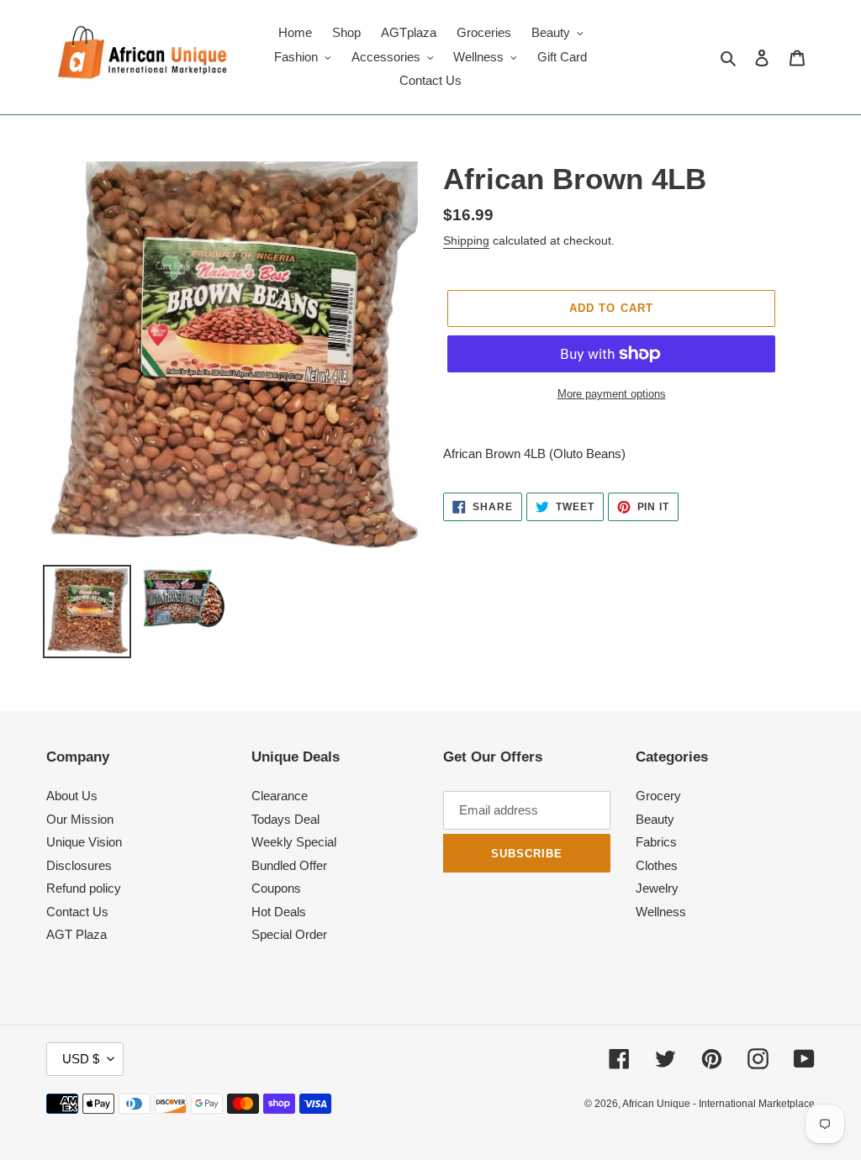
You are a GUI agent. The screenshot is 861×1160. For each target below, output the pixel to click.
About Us (72, 795)
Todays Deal (285, 819)
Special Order (289, 934)
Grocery (658, 795)
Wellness (661, 911)
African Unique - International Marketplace (718, 1104)
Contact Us (77, 911)
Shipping (466, 240)
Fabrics (656, 842)
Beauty (655, 819)
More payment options (611, 394)
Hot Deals (278, 911)
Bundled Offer (289, 865)
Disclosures (79, 865)
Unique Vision (84, 842)
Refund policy (83, 888)
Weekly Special (293, 842)
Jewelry (657, 888)
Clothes (657, 865)
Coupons (276, 888)
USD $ (80, 1059)
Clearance (279, 795)
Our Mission (80, 819)
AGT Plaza (76, 934)
